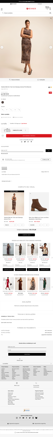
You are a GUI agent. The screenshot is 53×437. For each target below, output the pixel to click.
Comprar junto (27, 234)
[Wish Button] (2, 135)
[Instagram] (17, 418)
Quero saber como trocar (6, 322)
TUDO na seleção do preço (26, 1)
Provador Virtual (7, 117)
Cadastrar (27, 354)
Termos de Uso (25, 429)
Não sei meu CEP (4, 153)
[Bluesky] (36, 418)
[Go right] (51, 47)
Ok (49, 150)
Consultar (45, 159)
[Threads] (33, 418)
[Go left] (2, 47)
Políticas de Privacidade (18, 429)
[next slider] (0, 257)
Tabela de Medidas (19, 117)
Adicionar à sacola (29, 135)
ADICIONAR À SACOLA (8, 269)
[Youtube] (23, 418)
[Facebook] (26, 418)
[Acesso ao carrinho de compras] (50, 9)
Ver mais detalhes (6, 181)
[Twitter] (30, 418)
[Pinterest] (20, 418)
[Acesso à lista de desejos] (47, 9)
